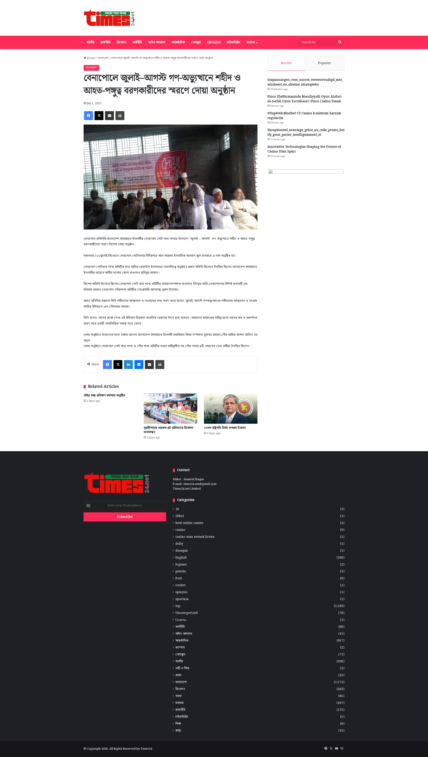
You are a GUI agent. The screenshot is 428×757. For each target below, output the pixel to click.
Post (178, 578)
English (214, 42)
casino (180, 530)
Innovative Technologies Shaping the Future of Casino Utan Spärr (304, 149)
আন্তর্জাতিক (178, 42)
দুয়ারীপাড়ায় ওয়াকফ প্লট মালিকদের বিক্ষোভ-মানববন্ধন (169, 430)
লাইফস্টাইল (233, 42)
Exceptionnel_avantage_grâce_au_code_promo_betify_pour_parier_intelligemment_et (306, 132)
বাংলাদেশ (103, 58)
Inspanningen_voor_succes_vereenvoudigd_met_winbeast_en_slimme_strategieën (305, 82)
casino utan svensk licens (194, 537)
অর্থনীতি (137, 42)
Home (90, 58)
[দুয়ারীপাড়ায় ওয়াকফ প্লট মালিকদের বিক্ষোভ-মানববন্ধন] (170, 409)
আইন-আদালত (156, 42)
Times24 (146, 749)
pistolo (180, 571)
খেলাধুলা (196, 42)
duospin (181, 550)
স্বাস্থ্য (178, 730)
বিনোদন (121, 42)
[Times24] (110, 18)
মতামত (179, 703)
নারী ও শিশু (182, 668)
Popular (324, 63)
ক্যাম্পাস (180, 647)
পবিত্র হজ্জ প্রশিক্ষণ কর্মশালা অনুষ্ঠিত (104, 395)
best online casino (189, 523)
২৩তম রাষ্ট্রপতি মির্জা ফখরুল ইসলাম (225, 427)
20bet (179, 516)
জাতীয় (90, 42)
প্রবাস (178, 675)
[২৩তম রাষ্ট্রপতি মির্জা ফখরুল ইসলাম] (230, 409)
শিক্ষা (178, 724)
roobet (180, 585)
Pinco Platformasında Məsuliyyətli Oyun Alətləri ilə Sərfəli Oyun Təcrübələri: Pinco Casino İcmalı (305, 99)
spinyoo (181, 592)
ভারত (178, 696)
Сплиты (180, 620)
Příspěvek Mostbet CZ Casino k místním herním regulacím (304, 116)
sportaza (182, 599)
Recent (286, 63)
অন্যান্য (250, 42)
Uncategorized (186, 613)
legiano (181, 564)
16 (177, 509)
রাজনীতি (106, 42)
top (177, 606)
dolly (179, 544)
